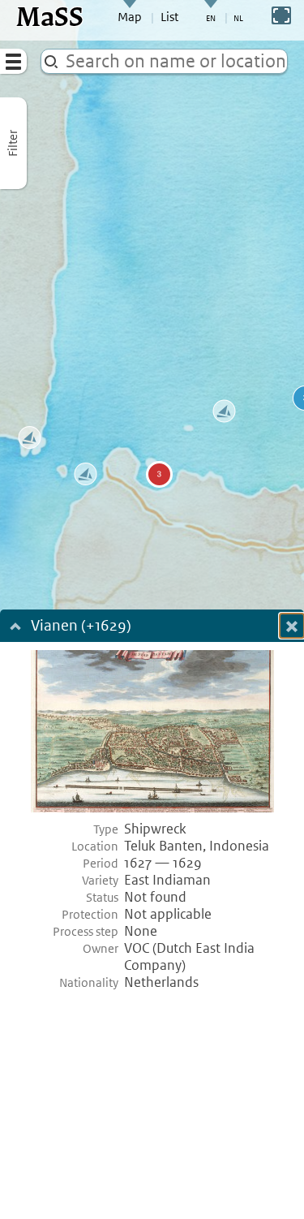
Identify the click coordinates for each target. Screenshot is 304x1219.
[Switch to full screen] (281, 15)
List (169, 17)
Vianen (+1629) (81, 627)
